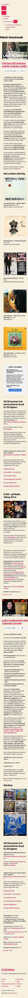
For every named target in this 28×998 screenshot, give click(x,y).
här (19, 169)
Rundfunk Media (12, 944)
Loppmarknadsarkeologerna (15, 932)
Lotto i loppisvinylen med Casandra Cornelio (15, 622)
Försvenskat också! (10, 476)
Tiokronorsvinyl (9, 469)
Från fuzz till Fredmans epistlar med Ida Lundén (14, 65)
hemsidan (8, 429)
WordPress (13, 993)
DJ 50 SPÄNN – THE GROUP (12, 472)
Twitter (15, 876)
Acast (13, 863)
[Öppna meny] (3, 8)
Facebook (16, 455)
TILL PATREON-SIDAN (15, 390)
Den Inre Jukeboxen (10, 483)
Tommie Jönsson (17, 563)
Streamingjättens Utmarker (12, 479)
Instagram (9, 455)
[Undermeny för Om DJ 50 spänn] (15, 21)
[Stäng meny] (3, 13)
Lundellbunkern (9, 933)
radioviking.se (12, 537)
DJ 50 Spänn (5, 4)
